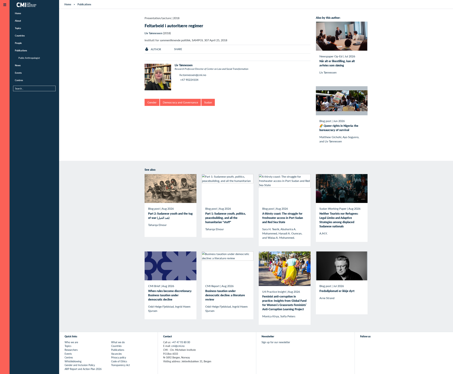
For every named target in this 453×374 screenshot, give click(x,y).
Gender (152, 102)
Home (18, 13)
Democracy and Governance (180, 102)
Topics (18, 28)
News (18, 65)
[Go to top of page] (445, 366)
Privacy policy (118, 357)
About (18, 20)
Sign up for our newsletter (276, 342)
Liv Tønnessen (153, 33)
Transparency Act (120, 365)
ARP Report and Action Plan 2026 (83, 369)
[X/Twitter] (362, 344)
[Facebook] (370, 344)
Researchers (71, 350)
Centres (19, 80)
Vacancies (116, 353)
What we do (118, 342)
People (18, 43)
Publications (21, 50)
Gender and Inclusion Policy (80, 365)
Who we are (71, 342)
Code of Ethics (119, 361)
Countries (20, 35)
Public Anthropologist (29, 58)
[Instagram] (378, 344)
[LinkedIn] (387, 344)
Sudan (208, 102)
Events (18, 72)
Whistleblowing (73, 361)
